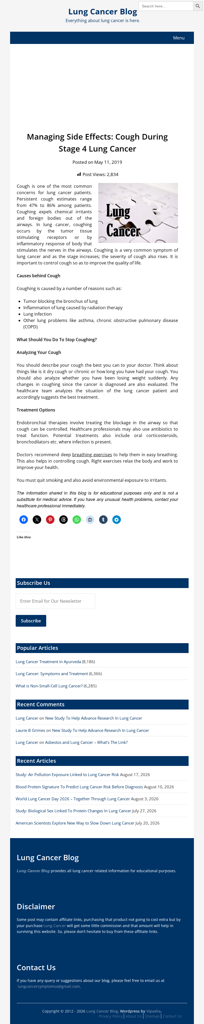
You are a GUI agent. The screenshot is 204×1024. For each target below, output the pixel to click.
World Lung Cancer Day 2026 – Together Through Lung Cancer (73, 798)
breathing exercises (92, 455)
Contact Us (172, 1016)
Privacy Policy (110, 1016)
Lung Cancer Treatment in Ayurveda (48, 661)
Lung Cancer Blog (102, 11)
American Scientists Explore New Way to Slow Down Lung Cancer (75, 823)
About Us (134, 1016)
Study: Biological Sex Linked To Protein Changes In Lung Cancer (73, 810)
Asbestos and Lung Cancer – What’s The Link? (86, 742)
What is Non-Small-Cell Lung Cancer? (49, 685)
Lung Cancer (27, 718)
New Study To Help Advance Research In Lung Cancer (93, 718)
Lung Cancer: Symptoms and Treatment (52, 673)
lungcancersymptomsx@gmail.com (49, 986)
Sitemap (152, 1016)
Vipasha (153, 1011)
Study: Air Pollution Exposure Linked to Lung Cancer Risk (67, 774)
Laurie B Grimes (30, 730)
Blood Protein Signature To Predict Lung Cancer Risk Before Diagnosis (79, 786)
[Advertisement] (102, 84)
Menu (179, 38)
